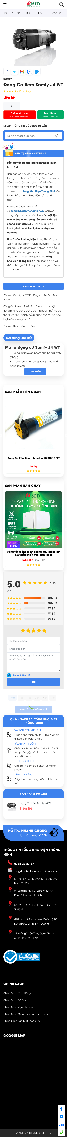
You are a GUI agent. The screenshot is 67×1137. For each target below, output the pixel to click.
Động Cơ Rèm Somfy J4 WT (36, 803)
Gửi (33, 681)
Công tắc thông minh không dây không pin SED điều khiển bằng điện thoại (35, 553)
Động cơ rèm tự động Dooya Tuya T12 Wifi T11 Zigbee (33, 459)
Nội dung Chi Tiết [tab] (19, 338)
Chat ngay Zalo (33, 286)
